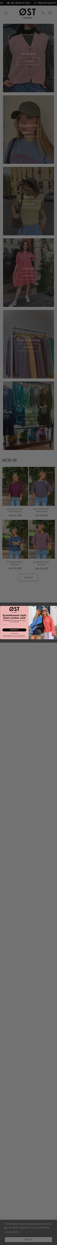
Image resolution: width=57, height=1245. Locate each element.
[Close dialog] (55, 607)
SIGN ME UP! (14, 629)
